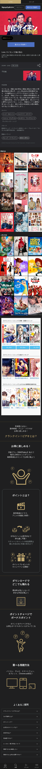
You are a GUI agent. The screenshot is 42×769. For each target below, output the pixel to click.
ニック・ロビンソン (8, 114)
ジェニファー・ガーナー (24, 114)
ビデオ (10, 2)
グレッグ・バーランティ (10, 138)
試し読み (9, 347)
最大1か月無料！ (33, 7)
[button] (37, 337)
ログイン (20, 7)
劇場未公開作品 (24, 138)
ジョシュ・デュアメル (9, 118)
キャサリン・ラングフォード (26, 118)
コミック (31, 2)
